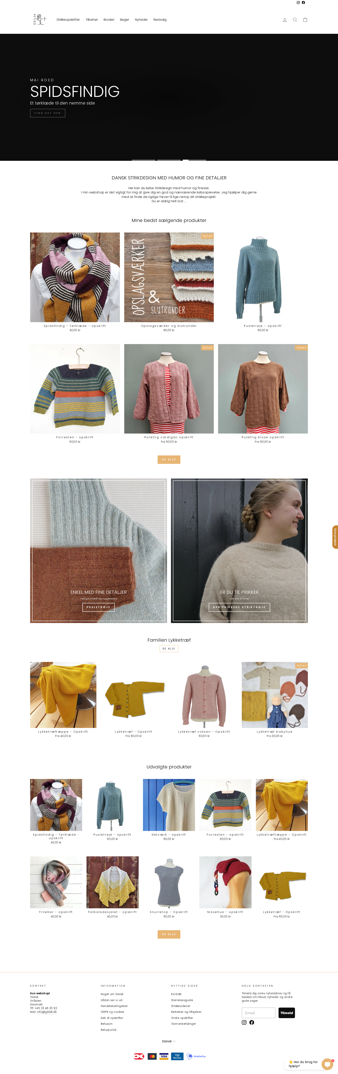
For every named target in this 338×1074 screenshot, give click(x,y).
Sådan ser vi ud (111, 1000)
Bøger (124, 19)
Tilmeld (286, 1012)
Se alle (169, 459)
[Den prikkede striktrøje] (239, 550)
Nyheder (141, 19)
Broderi (109, 19)
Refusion (107, 1024)
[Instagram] (244, 1022)
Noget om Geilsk (112, 994)
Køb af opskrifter (112, 1018)
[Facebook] (251, 1022)
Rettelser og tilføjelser (186, 1012)
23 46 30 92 (49, 1008)
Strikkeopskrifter (68, 19)
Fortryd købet (335, 536)
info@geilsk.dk (47, 1012)
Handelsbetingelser (114, 1006)
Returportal (108, 1030)
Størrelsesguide (182, 1000)
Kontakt (176, 994)
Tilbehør (92, 19)
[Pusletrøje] (98, 550)
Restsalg (160, 19)
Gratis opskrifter (182, 1018)
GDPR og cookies (112, 1012)
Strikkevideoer (181, 1006)
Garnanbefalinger (183, 1024)
